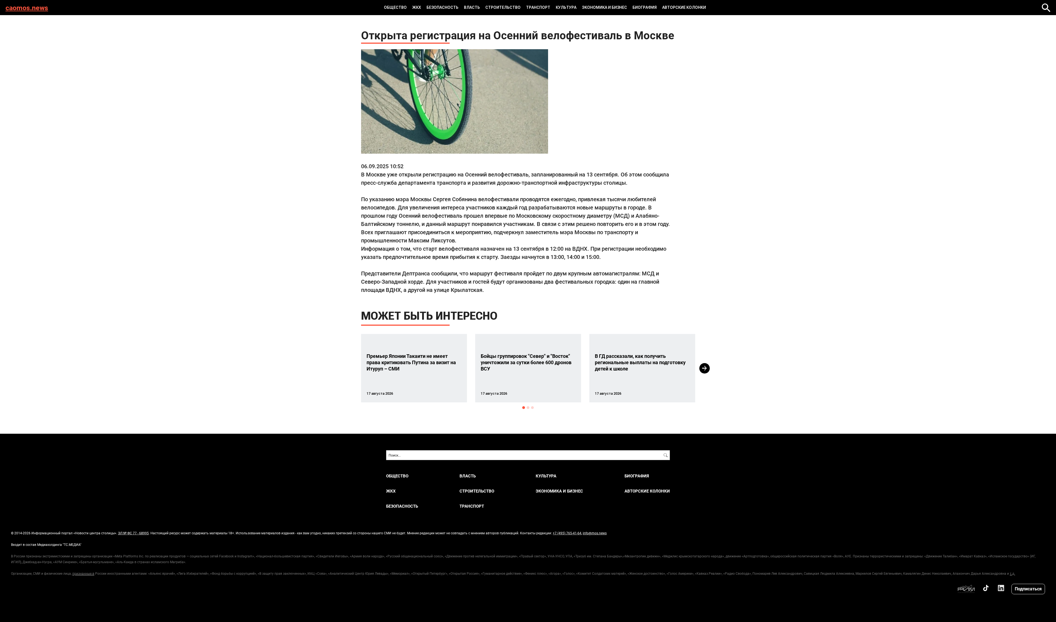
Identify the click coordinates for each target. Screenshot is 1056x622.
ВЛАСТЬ (472, 7)
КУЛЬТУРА (566, 7)
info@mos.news (595, 533)
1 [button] (523, 407)
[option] (414, 368)
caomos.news (27, 7)
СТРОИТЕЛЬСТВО (503, 7)
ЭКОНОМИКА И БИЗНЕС (604, 7)
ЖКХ (416, 7)
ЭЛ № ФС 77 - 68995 (133, 533)
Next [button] (704, 368)
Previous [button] (351, 368)
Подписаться (1028, 588)
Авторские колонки (684, 7)
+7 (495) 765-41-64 (567, 533)
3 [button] (532, 407)
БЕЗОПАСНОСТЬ (442, 7)
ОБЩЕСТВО (395, 7)
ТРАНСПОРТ (538, 7)
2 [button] (528, 407)
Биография (644, 7)
